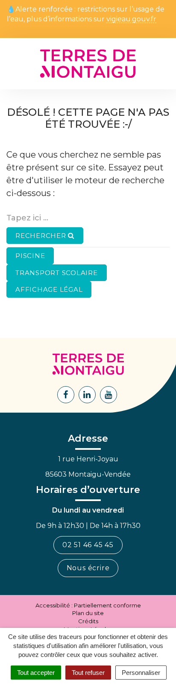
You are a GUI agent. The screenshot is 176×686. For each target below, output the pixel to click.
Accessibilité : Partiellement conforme (88, 605)
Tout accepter (36, 672)
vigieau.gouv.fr (131, 19)
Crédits (88, 621)
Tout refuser (88, 672)
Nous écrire (88, 568)
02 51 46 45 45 (88, 545)
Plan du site (88, 613)
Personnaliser (141, 672)
